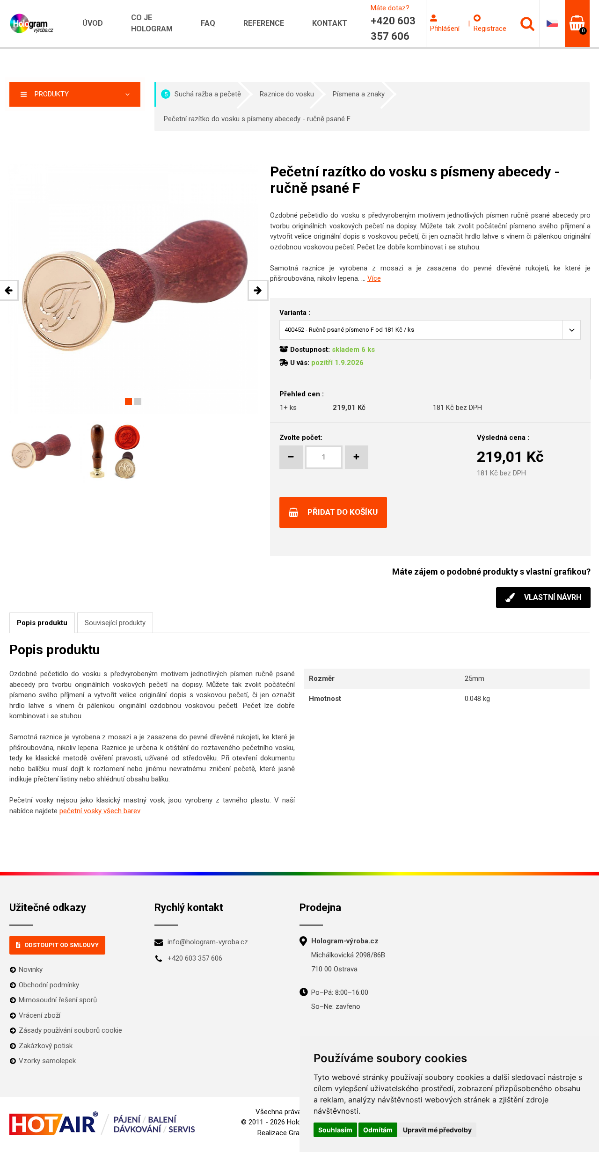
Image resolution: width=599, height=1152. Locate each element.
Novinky (31, 969)
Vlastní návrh (552, 597)
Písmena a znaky (359, 94)
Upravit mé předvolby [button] (437, 1130)
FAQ (208, 23)
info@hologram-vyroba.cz (208, 942)
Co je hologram (152, 23)
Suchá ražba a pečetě (202, 94)
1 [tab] (128, 401)
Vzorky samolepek (47, 1061)
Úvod (92, 23)
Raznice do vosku (287, 94)
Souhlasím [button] (335, 1130)
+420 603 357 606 (195, 958)
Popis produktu (42, 623)
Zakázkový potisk (46, 1046)
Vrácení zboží (39, 1015)
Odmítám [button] (378, 1130)
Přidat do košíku (342, 512)
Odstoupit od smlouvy (61, 944)
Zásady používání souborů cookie (70, 1030)
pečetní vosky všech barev (99, 811)
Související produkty (115, 623)
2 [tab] (137, 401)
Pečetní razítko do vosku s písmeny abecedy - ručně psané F (257, 119)
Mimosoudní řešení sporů (58, 1000)
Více (374, 278)
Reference (263, 23)
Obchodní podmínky (49, 985)
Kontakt (329, 23)
